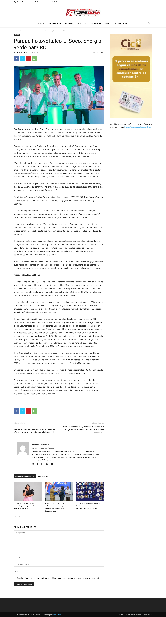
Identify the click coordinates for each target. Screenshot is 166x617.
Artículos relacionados (24, 476)
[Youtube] (52, 464)
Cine (107, 23)
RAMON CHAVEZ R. (23, 53)
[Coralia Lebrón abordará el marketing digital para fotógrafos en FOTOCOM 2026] (28, 491)
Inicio (30, 2)
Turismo (69, 23)
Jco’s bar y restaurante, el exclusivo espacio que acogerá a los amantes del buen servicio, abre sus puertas (83, 429)
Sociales (81, 23)
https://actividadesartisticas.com (43, 448)
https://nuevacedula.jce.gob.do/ (138, 127)
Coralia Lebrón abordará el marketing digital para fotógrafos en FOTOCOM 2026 (27, 505)
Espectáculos (54, 23)
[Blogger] (34, 464)
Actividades (95, 23)
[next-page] (19, 516)
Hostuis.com (56, 614)
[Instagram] (43, 464)
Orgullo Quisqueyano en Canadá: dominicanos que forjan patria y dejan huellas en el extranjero (88, 505)
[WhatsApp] (34, 58)
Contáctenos (56, 2)
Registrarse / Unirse (20, 2)
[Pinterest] (28, 58)
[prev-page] (15, 516)
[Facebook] (16, 58)
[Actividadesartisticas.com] (83, 12)
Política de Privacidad (42, 2)
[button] (149, 24)
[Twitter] (22, 58)
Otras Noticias (120, 23)
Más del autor (43, 476)
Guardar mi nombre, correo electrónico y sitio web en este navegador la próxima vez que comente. (58, 578)
